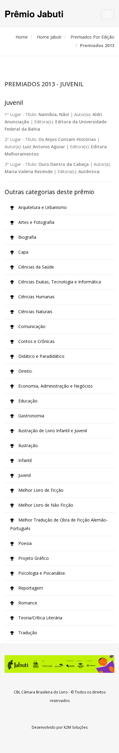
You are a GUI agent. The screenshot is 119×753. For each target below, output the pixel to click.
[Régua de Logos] (59, 664)
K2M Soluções (76, 727)
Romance (27, 603)
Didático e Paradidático (40, 356)
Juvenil (24, 475)
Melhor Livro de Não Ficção (45, 505)
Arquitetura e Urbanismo (42, 207)
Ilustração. (28, 445)
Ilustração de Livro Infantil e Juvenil (52, 430)
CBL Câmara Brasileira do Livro (41, 692)
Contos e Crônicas (36, 341)
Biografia (26, 237)
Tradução (27, 632)
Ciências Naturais (34, 311)
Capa (22, 252)
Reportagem (30, 588)
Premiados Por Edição (92, 37)
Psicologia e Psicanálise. (41, 573)
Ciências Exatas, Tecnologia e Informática (59, 282)
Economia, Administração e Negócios (55, 386)
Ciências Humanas (36, 296)
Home (22, 37)
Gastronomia (30, 416)
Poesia (24, 543)
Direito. (25, 371)
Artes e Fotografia (35, 222)
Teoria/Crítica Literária (39, 618)
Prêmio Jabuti (34, 13)
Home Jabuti (49, 37)
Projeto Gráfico (33, 558)
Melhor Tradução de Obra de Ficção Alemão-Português (59, 524)
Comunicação (31, 326)
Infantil (24, 460)
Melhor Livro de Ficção (40, 490)
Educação (27, 401)
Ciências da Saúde (35, 267)
